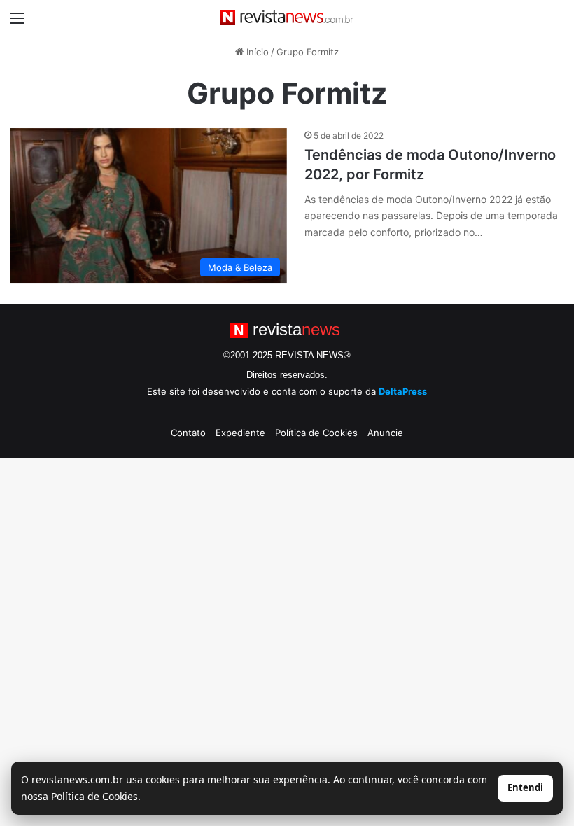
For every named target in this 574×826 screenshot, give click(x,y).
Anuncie (385, 432)
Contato (188, 432)
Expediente (240, 432)
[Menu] (17, 22)
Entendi (525, 787)
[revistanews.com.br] (287, 17)
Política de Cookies (316, 432)
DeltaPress (403, 391)
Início (256, 51)
